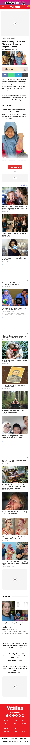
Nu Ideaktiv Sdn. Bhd (13, 741)
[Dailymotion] (23, 715)
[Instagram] (10, 715)
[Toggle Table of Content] (24, 69)
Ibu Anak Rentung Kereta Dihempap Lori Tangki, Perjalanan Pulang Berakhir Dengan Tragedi (15, 668)
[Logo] (15, 7)
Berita (14, 38)
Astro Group (26, 741)
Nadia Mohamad (6, 629)
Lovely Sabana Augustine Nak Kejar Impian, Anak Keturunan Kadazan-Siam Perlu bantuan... (15, 625)
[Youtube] (20, 715)
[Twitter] (13, 715)
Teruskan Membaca (15, 167)
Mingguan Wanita (6, 38)
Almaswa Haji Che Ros (8, 49)
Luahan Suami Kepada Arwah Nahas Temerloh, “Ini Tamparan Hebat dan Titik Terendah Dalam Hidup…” (15, 656)
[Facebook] (7, 715)
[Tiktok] (17, 715)
